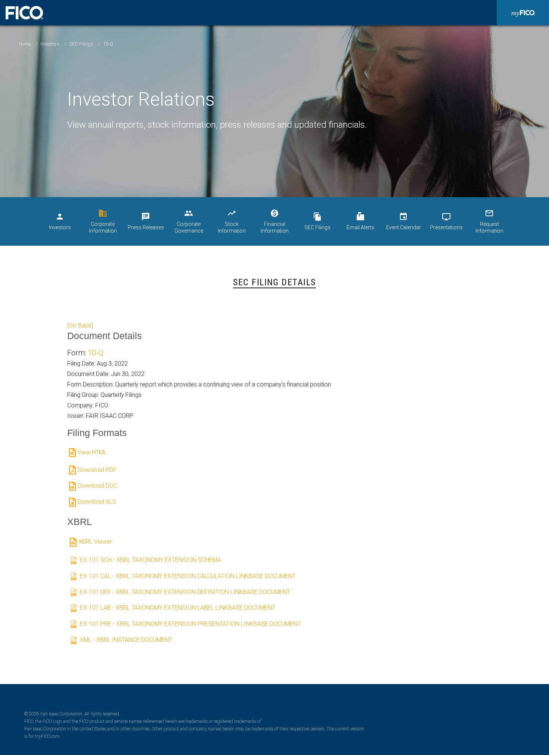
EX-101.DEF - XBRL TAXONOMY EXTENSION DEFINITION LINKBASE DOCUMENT (185, 592)
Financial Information (275, 221)
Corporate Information (103, 221)
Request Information (489, 221)
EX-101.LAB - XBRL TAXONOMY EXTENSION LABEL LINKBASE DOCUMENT (177, 607)
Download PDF (97, 469)
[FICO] (24, 12)
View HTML (92, 452)
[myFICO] (523, 12)
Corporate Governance (188, 221)
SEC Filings (81, 44)
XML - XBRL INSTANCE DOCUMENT (126, 639)
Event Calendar (403, 221)
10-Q (95, 352)
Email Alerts (360, 221)
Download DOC (97, 485)
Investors (49, 44)
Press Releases (146, 221)
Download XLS (97, 501)
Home (25, 44)
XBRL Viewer (95, 541)
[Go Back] (80, 325)
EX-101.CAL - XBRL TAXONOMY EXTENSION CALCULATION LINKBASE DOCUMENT (188, 576)
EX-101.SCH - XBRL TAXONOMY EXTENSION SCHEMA (150, 559)
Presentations (446, 221)
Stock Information (232, 221)
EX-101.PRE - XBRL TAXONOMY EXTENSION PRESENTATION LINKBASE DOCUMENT (190, 623)
